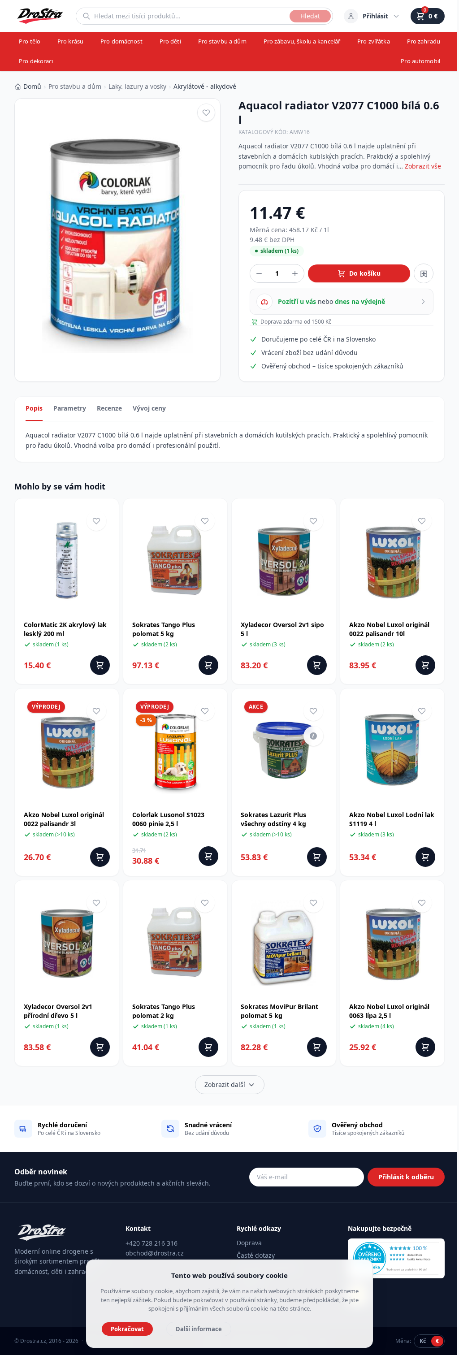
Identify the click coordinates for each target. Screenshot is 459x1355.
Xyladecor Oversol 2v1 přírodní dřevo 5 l (58, 1011)
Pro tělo (29, 41)
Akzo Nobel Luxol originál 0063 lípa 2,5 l (389, 1011)
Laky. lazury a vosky (137, 86)
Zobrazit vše (423, 166)
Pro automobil (420, 61)
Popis (34, 408)
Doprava (249, 1242)
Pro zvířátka (373, 41)
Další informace (199, 1329)
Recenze (109, 408)
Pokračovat (127, 1329)
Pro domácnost (121, 41)
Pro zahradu (423, 41)
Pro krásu (70, 41)
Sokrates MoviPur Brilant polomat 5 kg (279, 1011)
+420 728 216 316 (152, 1243)
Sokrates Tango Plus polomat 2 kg (163, 1011)
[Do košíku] (100, 665)
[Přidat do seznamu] (423, 273)
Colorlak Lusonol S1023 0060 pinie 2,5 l (168, 819)
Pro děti (170, 41)
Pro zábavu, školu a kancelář (302, 41)
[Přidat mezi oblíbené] (206, 112)
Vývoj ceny (149, 408)
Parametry (69, 408)
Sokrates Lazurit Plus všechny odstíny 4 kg (273, 819)
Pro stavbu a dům (222, 41)
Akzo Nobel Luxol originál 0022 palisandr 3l (64, 819)
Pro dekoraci (36, 61)
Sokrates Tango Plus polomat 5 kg (163, 629)
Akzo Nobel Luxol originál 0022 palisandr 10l (389, 629)
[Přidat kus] (295, 273)
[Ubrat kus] (259, 273)
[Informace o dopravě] (313, 736)
